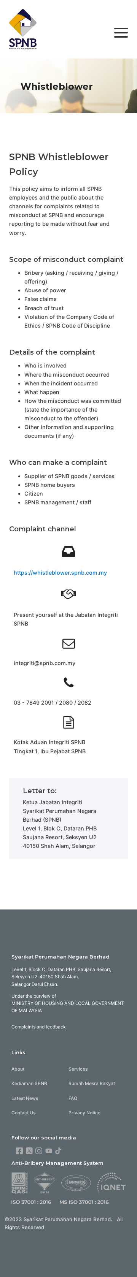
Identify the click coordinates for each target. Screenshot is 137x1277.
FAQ (72, 1098)
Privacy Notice (84, 1112)
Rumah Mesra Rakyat (91, 1083)
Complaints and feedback (38, 1027)
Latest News (24, 1098)
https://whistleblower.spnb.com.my (60, 572)
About (17, 1069)
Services (78, 1069)
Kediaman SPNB (29, 1083)
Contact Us (23, 1112)
